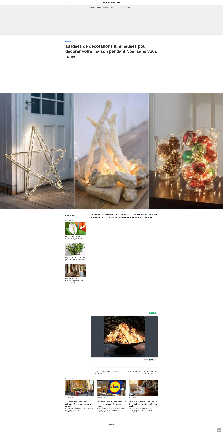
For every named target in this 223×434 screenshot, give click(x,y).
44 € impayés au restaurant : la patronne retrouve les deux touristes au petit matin (79, 404)
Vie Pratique (127, 7)
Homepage (68, 38)
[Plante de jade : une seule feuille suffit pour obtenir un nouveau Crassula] (75, 249)
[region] (111, 74)
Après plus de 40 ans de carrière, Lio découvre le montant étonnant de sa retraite (143, 404)
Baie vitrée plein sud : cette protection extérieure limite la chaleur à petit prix (74, 280)
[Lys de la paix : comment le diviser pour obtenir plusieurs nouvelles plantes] (75, 228)
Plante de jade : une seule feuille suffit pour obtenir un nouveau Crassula (75, 259)
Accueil (92, 7)
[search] (157, 3)
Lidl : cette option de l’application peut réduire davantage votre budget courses (111, 404)
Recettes (113, 7)
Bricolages (106, 7)
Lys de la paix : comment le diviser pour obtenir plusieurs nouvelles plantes (74, 238)
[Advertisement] (111, 22)
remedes (98, 7)
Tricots (120, 7)
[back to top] (219, 430)
